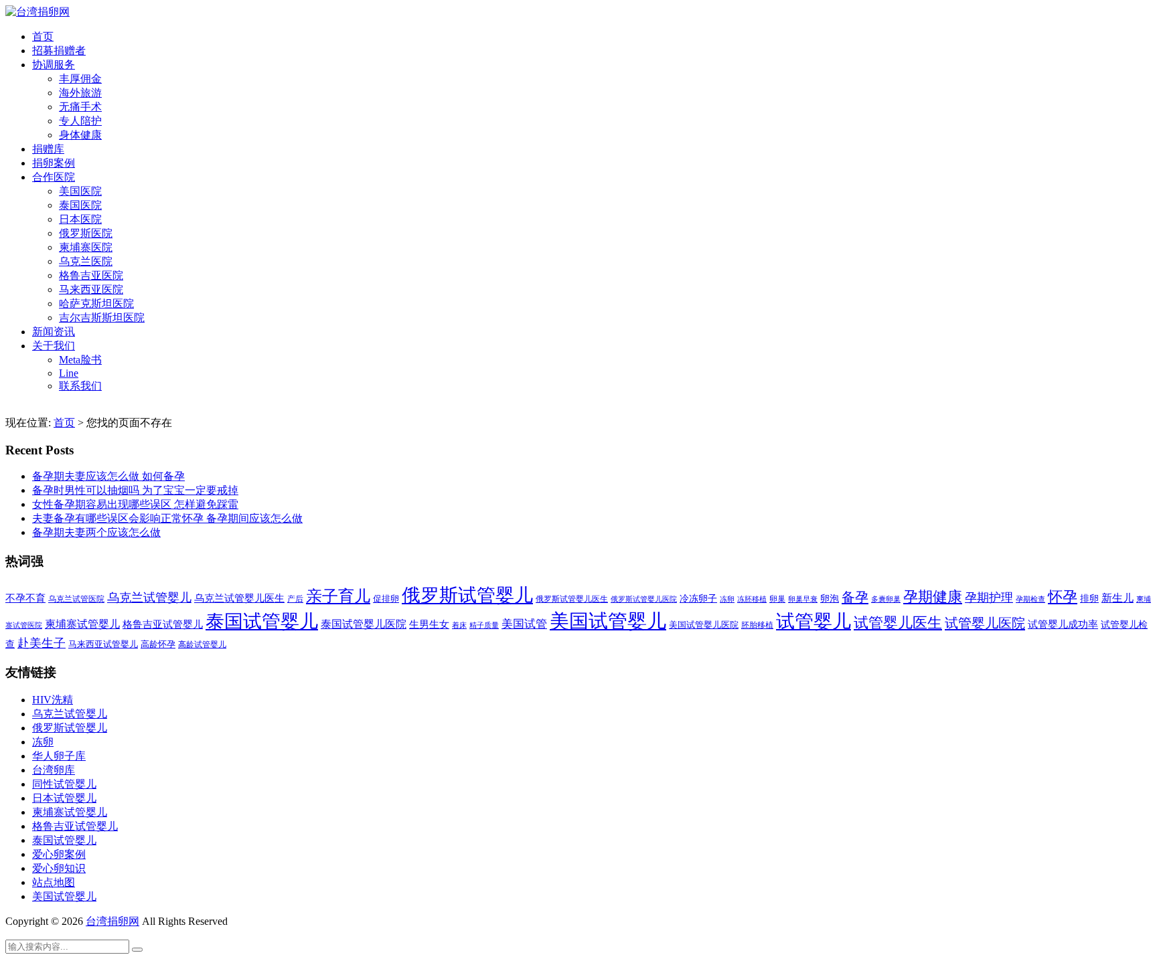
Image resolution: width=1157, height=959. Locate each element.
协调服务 (53, 64)
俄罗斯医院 (85, 233)
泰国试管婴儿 (262, 621)
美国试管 (524, 624)
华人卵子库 (59, 756)
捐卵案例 (53, 163)
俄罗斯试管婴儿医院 (644, 599)
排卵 (1089, 599)
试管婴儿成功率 (1063, 624)
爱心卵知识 (59, 868)
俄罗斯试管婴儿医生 (572, 599)
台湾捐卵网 (112, 921)
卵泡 (829, 599)
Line (68, 373)
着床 (459, 625)
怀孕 (1062, 597)
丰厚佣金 (80, 78)
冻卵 (727, 599)
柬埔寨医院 (85, 247)
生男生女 (429, 624)
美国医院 (80, 191)
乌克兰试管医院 (76, 599)
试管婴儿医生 (898, 623)
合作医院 (53, 177)
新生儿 (1117, 598)
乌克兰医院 (85, 261)
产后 (295, 599)
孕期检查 (1030, 599)
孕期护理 (989, 597)
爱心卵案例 (59, 854)
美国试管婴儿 (608, 621)
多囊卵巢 (886, 599)
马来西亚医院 (91, 289)
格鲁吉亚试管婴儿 (163, 624)
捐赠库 (48, 149)
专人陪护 (80, 120)
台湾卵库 (53, 770)
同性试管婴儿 (64, 784)
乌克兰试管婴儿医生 (239, 598)
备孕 (855, 597)
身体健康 (80, 135)
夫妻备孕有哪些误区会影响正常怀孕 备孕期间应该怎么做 (167, 518)
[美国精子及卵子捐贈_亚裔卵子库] (37, 11)
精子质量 (484, 625)
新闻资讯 (53, 331)
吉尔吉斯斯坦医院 (102, 317)
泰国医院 (80, 205)
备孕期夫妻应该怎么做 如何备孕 (108, 476)
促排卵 (386, 599)
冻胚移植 (752, 599)
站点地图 (53, 882)
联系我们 (80, 385)
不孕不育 (25, 598)
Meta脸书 (80, 359)
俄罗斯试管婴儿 (467, 595)
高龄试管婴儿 (202, 644)
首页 (43, 36)
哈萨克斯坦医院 (96, 303)
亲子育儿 (338, 596)
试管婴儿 (813, 621)
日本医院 (80, 219)
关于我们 (53, 345)
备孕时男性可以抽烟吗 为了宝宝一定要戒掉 (135, 490)
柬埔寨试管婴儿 (82, 624)
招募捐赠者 (59, 50)
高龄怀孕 (158, 644)
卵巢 (777, 599)
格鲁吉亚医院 (91, 275)
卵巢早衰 (803, 599)
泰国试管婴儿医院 (363, 624)
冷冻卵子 (698, 598)
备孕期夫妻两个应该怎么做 (96, 532)
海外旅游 (80, 92)
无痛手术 (80, 106)
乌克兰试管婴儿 (149, 597)
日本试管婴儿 (64, 798)
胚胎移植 (757, 625)
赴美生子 (41, 643)
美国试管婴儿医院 (704, 625)
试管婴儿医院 (985, 623)
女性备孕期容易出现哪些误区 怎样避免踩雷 (135, 504)
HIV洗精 (52, 699)
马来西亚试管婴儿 (103, 644)
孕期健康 (932, 597)
